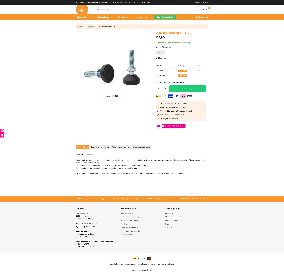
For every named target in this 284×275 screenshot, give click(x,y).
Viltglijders (169, 264)
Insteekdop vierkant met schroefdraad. (170, 173)
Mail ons (88, 2)
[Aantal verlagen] (158, 88)
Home (80, 27)
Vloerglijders (89, 27)
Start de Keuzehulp (165, 17)
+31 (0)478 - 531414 (87, 227)
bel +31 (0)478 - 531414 (101, 2)
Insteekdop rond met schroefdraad (134, 173)
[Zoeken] (193, 9)
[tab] (82, 147)
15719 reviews (146, 2)
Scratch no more (155, 264)
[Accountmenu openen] (203, 9)
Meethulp (162, 58)
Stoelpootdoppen (128, 264)
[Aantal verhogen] (166, 88)
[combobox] (145, 9)
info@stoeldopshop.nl (88, 223)
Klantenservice (200, 2)
